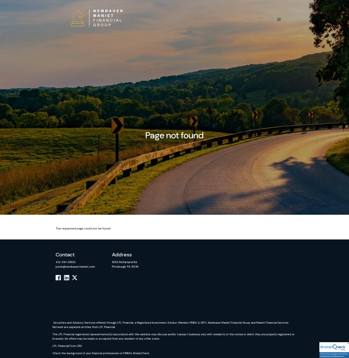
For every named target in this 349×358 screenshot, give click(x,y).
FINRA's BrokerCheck (136, 353)
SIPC (204, 323)
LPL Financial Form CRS (68, 346)
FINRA (193, 323)
